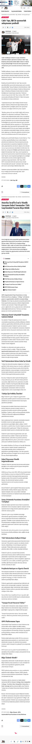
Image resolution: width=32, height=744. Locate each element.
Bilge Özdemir (13, 712)
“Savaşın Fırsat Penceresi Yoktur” (13, 284)
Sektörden (5, 17)
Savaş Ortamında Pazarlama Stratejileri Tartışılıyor (14, 275)
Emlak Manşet (8, 31)
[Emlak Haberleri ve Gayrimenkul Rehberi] (6, 8)
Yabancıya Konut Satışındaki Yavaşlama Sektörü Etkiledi (15, 262)
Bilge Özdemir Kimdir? (10, 290)
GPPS (19, 712)
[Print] (12, 27)
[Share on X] (8, 27)
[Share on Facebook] (5, 27)
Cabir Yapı (12, 180)
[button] (3, 8)
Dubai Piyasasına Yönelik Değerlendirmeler (15, 272)
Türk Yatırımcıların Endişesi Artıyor (13, 279)
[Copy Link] (10, 27)
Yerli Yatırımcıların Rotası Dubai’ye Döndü (15, 266)
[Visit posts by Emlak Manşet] (3, 32)
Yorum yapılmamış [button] (25, 192)
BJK (16, 180)
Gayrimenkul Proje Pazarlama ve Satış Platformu (14, 714)
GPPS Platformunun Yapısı (11, 287)
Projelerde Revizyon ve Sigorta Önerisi (14, 281)
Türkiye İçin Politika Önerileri (12, 269)
